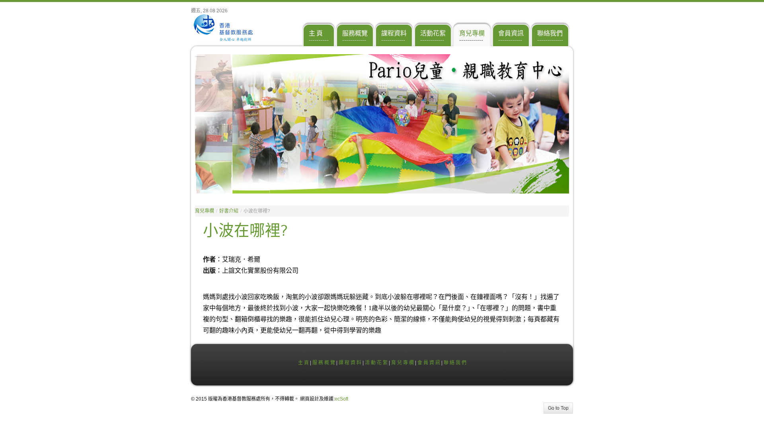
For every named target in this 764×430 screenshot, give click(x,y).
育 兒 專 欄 (402, 363)
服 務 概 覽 (323, 363)
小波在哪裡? (245, 230)
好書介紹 (228, 211)
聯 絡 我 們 (455, 363)
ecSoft (341, 399)
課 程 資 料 (350, 363)
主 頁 (303, 363)
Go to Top (558, 408)
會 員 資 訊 (428, 363)
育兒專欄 (204, 211)
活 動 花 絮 (376, 363)
